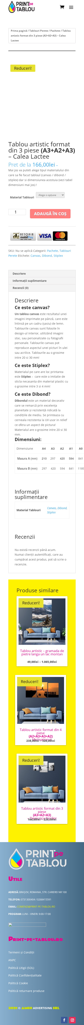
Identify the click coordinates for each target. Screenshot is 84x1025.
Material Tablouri (22, 197)
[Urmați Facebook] (64, 1020)
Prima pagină (19, 30)
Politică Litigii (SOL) (21, 968)
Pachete (55, 30)
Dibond (47, 256)
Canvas (35, 256)
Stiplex (58, 256)
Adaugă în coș (50, 213)
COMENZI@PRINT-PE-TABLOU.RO (36, 906)
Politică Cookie (18, 983)
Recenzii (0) (21, 288)
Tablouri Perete (38, 30)
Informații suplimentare (29, 281)
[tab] (42, 273)
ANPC (12, 960)
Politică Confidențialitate (25, 975)
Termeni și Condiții (21, 952)
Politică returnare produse (26, 991)
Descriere (19, 273)
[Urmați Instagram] (72, 1020)
